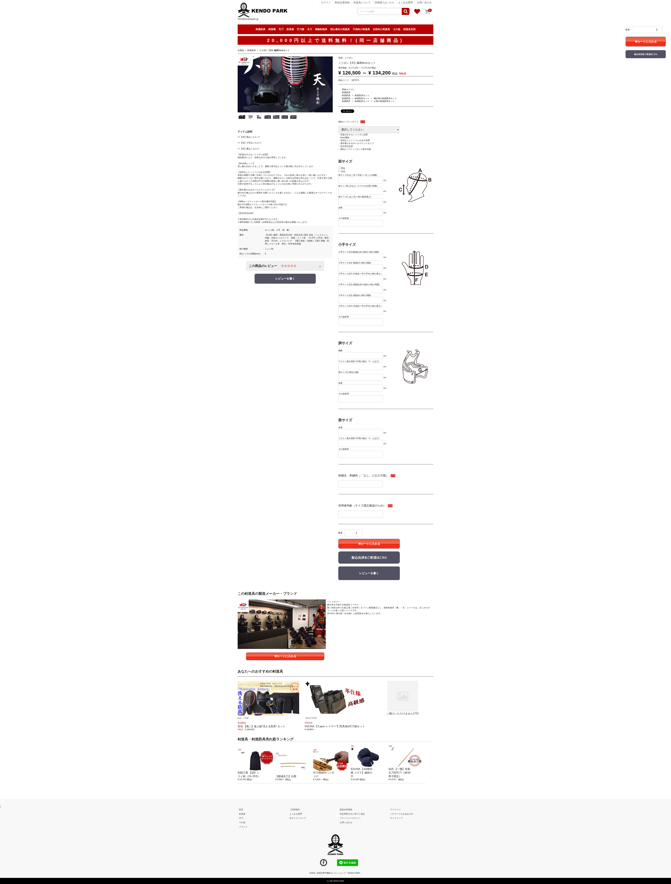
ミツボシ (349, 57)
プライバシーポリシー (350, 818)
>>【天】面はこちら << (249, 137)
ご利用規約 (294, 809)
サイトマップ (396, 818)
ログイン (326, 2)
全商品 (241, 50)
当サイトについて (297, 818)
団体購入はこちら (384, 2)
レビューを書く (285, 278)
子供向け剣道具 (361, 29)
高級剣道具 (321, 29)
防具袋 (290, 29)
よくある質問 (405, 2)
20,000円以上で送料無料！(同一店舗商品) (335, 40)
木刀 (309, 29)
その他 (396, 29)
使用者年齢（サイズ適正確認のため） (362, 505)
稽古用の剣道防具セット (385, 98)
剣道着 (272, 29)
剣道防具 (260, 29)
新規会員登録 (342, 2)
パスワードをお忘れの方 (401, 814)
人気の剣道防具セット (384, 101)
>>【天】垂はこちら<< (248, 148)
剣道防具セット (362, 95)
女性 (343, 171)
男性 (343, 168)
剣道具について (362, 2)
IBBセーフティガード (348, 122)
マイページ (395, 809)
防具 (241, 809)
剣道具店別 (409, 29)
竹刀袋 (300, 29)
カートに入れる (370, 543)
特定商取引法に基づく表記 (352, 814)
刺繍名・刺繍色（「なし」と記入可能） (363, 475)
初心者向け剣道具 (340, 29)
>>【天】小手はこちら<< (249, 143)
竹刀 (281, 29)
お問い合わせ (424, 2)
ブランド (243, 827)
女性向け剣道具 (381, 29)
